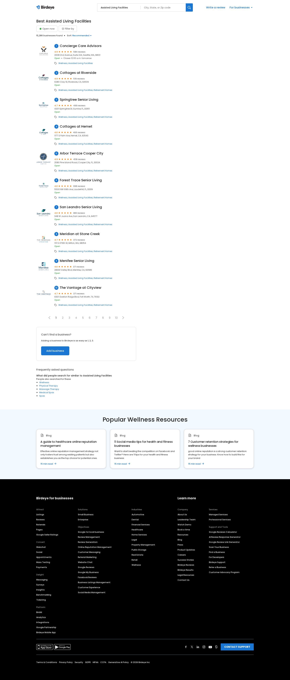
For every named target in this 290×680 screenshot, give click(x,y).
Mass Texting (43, 562)
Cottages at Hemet (76, 126)
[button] (123, 317)
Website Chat (85, 562)
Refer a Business (217, 567)
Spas (42, 395)
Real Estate (137, 554)
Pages (39, 529)
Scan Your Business (219, 547)
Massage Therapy (49, 389)
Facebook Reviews (87, 577)
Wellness (62, 63)
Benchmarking (43, 594)
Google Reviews (86, 567)
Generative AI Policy (118, 662)
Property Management (143, 544)
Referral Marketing (87, 557)
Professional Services (220, 519)
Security (79, 662)
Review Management (89, 537)
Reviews (40, 519)
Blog (180, 539)
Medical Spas (46, 392)
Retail (134, 559)
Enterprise (83, 519)
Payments (41, 567)
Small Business (85, 514)
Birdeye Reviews (186, 564)
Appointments (44, 557)
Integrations (42, 622)
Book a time (184, 529)
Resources (183, 534)
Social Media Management (91, 592)
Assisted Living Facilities (80, 63)
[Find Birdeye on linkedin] (198, 646)
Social (39, 552)
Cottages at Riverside (78, 73)
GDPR (88, 662)
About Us (182, 514)
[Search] (189, 7)
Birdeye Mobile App (46, 632)
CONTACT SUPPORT (237, 647)
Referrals (40, 524)
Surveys (40, 584)
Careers (182, 554)
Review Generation (88, 542)
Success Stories (186, 559)
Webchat (41, 547)
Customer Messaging (89, 552)
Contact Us (183, 580)
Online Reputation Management (95, 547)
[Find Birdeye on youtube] (210, 646)
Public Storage (139, 549)
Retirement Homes (103, 90)
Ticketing (41, 599)
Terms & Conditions (46, 662)
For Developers (216, 557)
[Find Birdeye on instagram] (204, 646)
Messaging (41, 579)
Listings (40, 514)
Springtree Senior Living (79, 100)
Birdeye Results (186, 570)
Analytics (41, 617)
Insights (40, 589)
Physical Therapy (48, 385)
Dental (135, 519)
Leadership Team (187, 519)
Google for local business (91, 532)
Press (180, 544)
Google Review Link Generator (224, 542)
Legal (134, 539)
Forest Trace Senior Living (81, 180)
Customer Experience (89, 587)
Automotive (138, 514)
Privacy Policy (66, 662)
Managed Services (218, 514)
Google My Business (88, 572)
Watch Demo (184, 524)
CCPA (103, 662)
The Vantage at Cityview (80, 288)
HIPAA (95, 662)
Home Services (139, 534)
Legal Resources (186, 575)
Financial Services (141, 524)
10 (116, 318)
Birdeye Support (217, 562)
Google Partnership (46, 627)
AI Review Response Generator (224, 537)
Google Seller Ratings (47, 534)
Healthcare (137, 529)
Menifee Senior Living (77, 261)
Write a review (215, 7)
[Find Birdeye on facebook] (186, 646)
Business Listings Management (94, 582)
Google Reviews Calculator (223, 532)
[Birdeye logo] (46, 7)
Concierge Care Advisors (81, 46)
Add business (55, 351)
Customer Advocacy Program (224, 572)
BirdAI (39, 612)
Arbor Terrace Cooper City (81, 153)
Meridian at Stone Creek (80, 234)
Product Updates (186, 549)
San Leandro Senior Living (81, 207)
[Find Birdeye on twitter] (192, 646)
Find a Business (217, 552)
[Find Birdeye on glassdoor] (216, 646)
